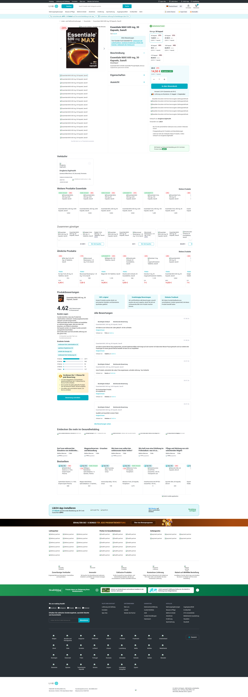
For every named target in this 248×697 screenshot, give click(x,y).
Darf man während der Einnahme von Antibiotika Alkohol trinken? (67, 449)
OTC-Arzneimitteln (188, 613)
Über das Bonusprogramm (143, 523)
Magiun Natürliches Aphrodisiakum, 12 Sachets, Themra (88, 483)
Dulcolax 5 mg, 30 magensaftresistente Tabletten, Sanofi (153, 275)
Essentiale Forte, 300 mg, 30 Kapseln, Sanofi (173, 209)
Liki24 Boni (174, 1)
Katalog (51, 1)
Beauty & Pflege (70, 12)
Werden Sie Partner (93, 1)
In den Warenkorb (169, 86)
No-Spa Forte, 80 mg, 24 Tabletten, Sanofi (65, 275)
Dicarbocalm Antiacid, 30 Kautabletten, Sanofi (130, 275)
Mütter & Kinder (81, 12)
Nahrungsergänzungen (56, 12)
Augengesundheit (122, 12)
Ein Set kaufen (96, 244)
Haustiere (186, 619)
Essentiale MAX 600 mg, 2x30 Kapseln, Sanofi (131, 209)
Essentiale (87, 21)
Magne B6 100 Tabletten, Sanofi (110, 274)
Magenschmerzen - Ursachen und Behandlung (95, 449)
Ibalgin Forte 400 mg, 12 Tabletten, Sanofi (99, 233)
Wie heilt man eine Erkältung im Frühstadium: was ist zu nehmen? (151, 449)
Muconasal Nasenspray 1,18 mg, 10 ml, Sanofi (149, 234)
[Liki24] (53, 683)
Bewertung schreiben (72, 398)
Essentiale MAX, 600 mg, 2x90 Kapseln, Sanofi (89, 209)
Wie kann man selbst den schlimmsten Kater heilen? (121, 449)
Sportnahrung (110, 12)
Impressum (147, 619)
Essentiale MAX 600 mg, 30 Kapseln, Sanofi (74, 233)
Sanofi (115, 34)
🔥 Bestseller (194, 12)
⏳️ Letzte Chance (170, 12)
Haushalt (186, 622)
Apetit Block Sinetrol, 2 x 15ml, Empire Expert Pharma (67, 482)
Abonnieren (84, 620)
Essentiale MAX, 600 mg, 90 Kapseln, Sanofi (109, 209)
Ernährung (101, 12)
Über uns (82, 1)
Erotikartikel (133, 12)
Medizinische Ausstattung (191, 616)
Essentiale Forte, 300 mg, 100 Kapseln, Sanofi (153, 209)
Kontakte (74, 1)
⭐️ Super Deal (182, 12)
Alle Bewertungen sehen (102, 424)
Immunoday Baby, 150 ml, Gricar (109, 482)
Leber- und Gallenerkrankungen (71, 21)
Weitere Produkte (185, 189)
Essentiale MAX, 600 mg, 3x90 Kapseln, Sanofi (67, 209)
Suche (127, 6)
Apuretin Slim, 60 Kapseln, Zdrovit (173, 482)
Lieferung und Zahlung (63, 1)
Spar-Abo (163, 1)
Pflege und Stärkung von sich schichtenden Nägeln (177, 449)
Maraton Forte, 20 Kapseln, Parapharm (131, 482)
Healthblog (195, 1)
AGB (145, 613)
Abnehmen (92, 12)
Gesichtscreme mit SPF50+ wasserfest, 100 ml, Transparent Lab (152, 483)
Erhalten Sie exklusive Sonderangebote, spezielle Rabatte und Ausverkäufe (69, 614)
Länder (126, 610)
